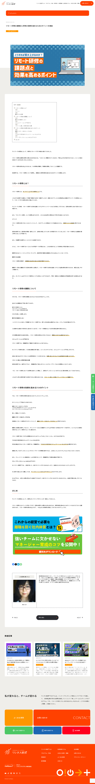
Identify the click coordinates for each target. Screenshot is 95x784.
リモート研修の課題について (23, 116)
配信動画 (60, 3)
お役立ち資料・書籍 (75, 3)
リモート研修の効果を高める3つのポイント (27, 128)
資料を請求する (93, 403)
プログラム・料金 (49, 3)
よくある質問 (61, 757)
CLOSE (18, 104)
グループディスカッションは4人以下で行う (26, 136)
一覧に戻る (41, 617)
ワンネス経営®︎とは (41, 3)
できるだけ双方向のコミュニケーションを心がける (28, 133)
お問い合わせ (85, 3)
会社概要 (76, 749)
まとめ (16, 140)
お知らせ (60, 761)
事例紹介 (56, 3)
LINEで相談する (93, 385)
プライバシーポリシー (80, 757)
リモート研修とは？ (20, 108)
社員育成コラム (66, 3)
